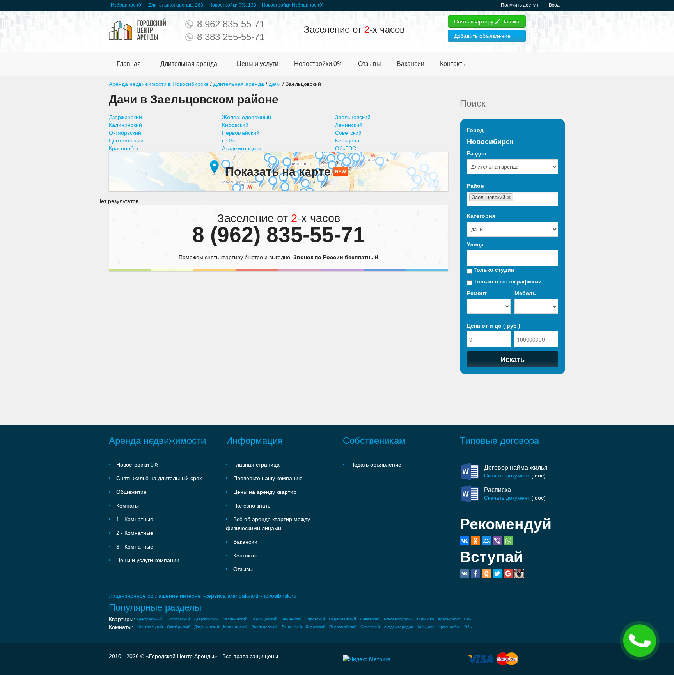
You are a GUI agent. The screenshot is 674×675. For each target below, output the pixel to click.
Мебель (525, 293)
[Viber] (497, 540)
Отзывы (369, 64)
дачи (275, 84)
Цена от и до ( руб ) (493, 325)
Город (475, 130)
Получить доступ (519, 5)
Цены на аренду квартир (264, 492)
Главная (129, 64)
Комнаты (127, 505)
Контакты (453, 64)
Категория (481, 216)
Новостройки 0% (318, 64)
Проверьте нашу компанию (268, 478)
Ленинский (348, 125)
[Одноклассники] (475, 540)
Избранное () (127, 5)
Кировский (235, 125)
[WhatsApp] (508, 540)
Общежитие (131, 492)
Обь (467, 619)
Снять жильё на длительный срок (159, 478)
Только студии (493, 270)
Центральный (126, 140)
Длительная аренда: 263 (175, 5)
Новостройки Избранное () (293, 5)
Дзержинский (125, 117)
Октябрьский (125, 133)
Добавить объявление (482, 36)
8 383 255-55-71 (230, 37)
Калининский (125, 125)
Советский (348, 133)
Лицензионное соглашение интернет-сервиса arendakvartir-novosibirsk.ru (202, 596)
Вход (554, 5)
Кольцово (347, 140)
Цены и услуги (257, 64)
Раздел (476, 153)
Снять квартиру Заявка (487, 21)
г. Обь (229, 140)
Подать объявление (375, 464)
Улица (475, 244)
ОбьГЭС (345, 148)
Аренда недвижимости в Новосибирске (159, 84)
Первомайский (240, 133)
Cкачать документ (507, 475)
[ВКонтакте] (464, 540)
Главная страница (256, 464)
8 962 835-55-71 (230, 24)
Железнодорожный (246, 117)
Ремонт (477, 293)
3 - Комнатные (134, 546)
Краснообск (123, 148)
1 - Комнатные (134, 519)
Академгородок (241, 148)
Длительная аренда (188, 64)
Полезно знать (251, 505)
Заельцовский (353, 117)
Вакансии (410, 64)
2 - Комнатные (134, 533)
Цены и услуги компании (147, 560)
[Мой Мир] (486, 540)
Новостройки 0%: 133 (232, 5)
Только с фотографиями (507, 281)
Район (475, 186)
